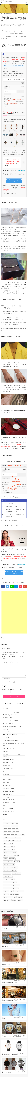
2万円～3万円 (14, 826)
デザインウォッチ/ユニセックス (11, 867)
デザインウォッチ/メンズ (9, 864)
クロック (6, 858)
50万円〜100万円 (7, 831)
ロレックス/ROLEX (14, 894)
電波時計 (14, 900)
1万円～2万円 (7, 826)
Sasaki (21, 25)
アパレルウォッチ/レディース (10, 852)
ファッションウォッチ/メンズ (10, 882)
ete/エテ (5, 840)
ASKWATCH (21, 834)
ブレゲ (11, 891)
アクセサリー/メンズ (8, 843)
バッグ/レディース (16, 873)
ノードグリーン (7, 873)
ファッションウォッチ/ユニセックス (12, 885)
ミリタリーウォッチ (19, 891)
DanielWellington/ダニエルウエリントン (12, 837)
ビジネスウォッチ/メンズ (9, 879)
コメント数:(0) (14, 25)
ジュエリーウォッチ (8, 861)
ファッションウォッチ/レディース (11, 888)
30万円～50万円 (7, 828)
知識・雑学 (20, 897)
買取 (5, 900)
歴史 (15, 897)
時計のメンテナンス (8, 897)
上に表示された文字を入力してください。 (12, 689)
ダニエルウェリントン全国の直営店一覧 (14, 65)
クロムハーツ (12, 858)
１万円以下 (19, 900)
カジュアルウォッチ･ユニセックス (11, 855)
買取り (8, 900)
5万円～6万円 (16, 831)
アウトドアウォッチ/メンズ (15, 840)
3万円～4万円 (15, 828)
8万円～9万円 (14, 834)
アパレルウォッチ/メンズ (9, 849)
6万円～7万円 (7, 834)
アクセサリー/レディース (9, 846)
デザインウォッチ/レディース (10, 870)
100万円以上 (6, 823)
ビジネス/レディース (8, 876)
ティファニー (17, 861)
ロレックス (6, 894)
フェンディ (6, 891)
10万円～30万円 (14, 823)
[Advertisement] (14, 601)
